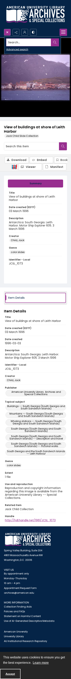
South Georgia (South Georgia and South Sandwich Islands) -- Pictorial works (36, 445)
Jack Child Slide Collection (22, 136)
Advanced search (17, 49)
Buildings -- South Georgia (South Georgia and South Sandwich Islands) (36, 407)
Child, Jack (17, 240)
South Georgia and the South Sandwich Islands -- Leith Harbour (36, 452)
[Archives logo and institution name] (35, 14)
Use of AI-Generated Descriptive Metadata (29, 621)
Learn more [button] (41, 662)
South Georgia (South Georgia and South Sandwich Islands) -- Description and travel (36, 437)
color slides (18, 252)
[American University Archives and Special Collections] (28, 539)
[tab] (35, 183)
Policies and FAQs (14, 611)
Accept (10, 673)
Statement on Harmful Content (22, 616)
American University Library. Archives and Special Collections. (36, 393)
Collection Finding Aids (18, 606)
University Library (14, 636)
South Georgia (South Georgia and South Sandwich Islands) (36, 430)
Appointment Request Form (20, 588)
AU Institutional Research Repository (25, 641)
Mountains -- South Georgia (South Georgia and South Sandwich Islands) (36, 415)
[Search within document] (63, 146)
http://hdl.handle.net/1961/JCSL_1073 (30, 520)
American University (16, 631)
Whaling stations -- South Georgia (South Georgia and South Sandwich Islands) (36, 422)
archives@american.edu (19, 592)
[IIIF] (14, 166)
